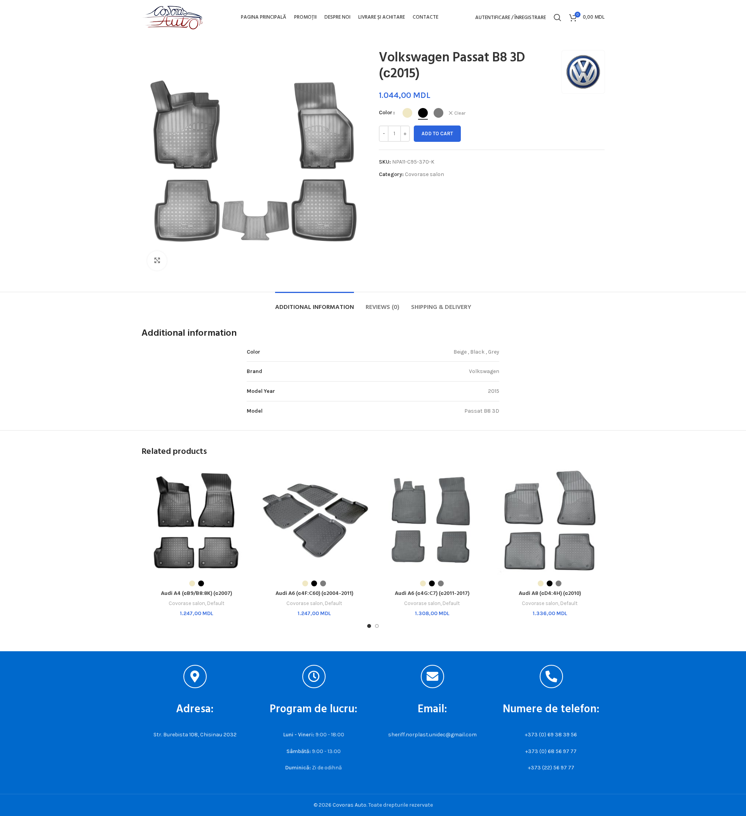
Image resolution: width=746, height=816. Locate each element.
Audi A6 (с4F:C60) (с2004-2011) (314, 593)
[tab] (314, 304)
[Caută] (557, 17)
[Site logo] (172, 17)
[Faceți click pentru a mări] (157, 260)
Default (215, 603)
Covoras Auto (349, 805)
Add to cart (437, 133)
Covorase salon (424, 174)
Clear (459, 113)
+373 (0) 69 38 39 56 (551, 734)
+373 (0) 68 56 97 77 (551, 751)
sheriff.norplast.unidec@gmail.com (432, 734)
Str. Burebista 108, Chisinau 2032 (195, 734)
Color (385, 112)
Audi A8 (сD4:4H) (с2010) (550, 593)
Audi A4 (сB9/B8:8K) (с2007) (196, 593)
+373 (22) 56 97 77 (551, 767)
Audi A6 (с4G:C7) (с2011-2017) (432, 593)
